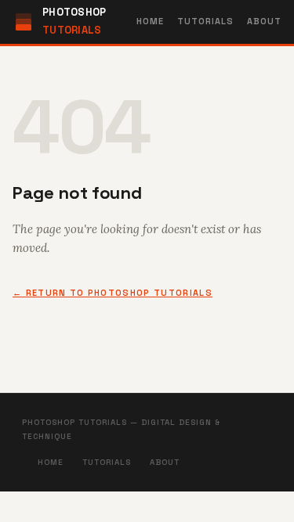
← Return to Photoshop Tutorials (112, 292)
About (264, 21)
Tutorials (205, 21)
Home (150, 21)
